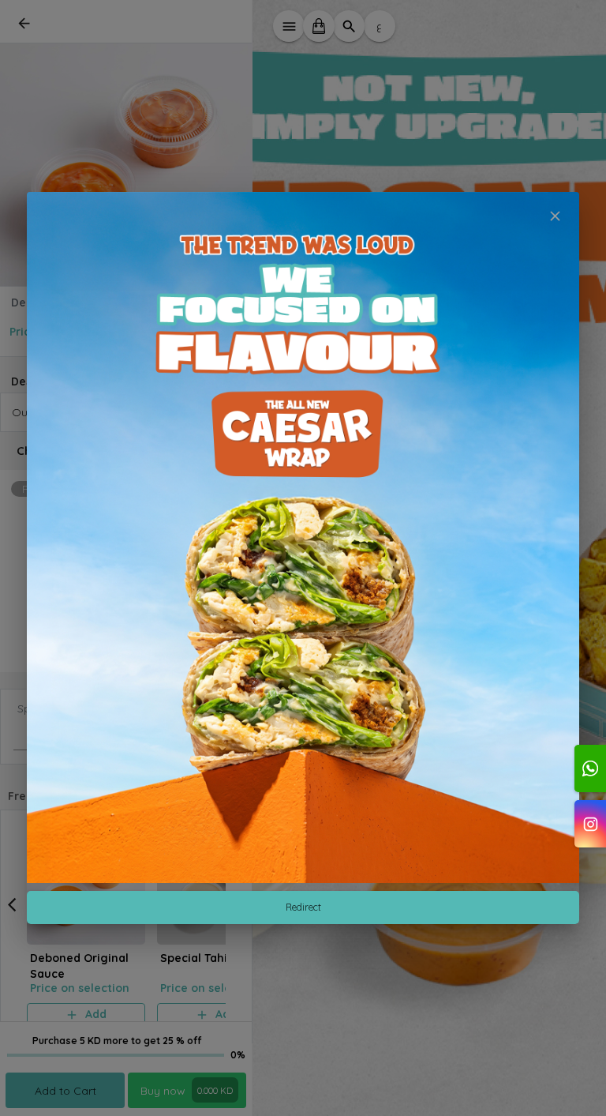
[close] (555, 216)
